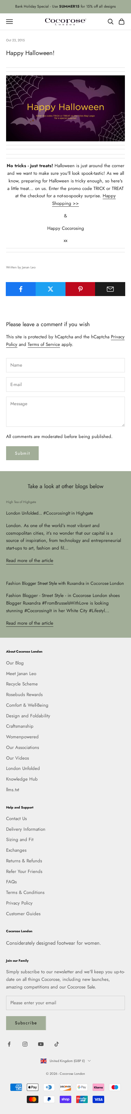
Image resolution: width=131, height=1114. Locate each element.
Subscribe (26, 1023)
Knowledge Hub (22, 779)
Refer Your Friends (24, 871)
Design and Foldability (28, 715)
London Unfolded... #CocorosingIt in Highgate (49, 513)
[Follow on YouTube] (41, 1044)
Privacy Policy (19, 903)
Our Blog (15, 663)
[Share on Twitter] (51, 289)
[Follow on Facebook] (9, 1044)
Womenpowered (22, 736)
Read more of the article (29, 560)
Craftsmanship (20, 726)
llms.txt (12, 789)
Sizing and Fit (20, 839)
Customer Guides (23, 913)
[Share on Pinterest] (80, 289)
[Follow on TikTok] (57, 1044)
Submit (22, 453)
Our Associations (22, 747)
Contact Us (16, 818)
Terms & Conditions (25, 892)
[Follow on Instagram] (25, 1044)
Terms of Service (44, 344)
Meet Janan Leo (21, 673)
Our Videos (17, 758)
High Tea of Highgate (21, 501)
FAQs (11, 881)
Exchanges (16, 850)
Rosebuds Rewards (24, 694)
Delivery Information (25, 829)
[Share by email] (110, 289)
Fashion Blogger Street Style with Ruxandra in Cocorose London (65, 583)
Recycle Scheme (22, 684)
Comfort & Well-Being (27, 705)
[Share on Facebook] (21, 289)
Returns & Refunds (24, 860)
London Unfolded (23, 768)
